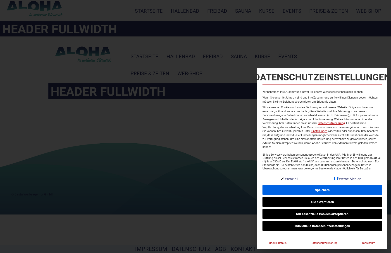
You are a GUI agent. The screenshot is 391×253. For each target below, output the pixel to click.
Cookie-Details (277, 243)
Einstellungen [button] (319, 131)
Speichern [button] (322, 190)
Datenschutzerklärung (331, 123)
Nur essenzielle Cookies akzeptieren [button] (322, 214)
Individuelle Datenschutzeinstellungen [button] (322, 226)
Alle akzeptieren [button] (322, 202)
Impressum (368, 243)
